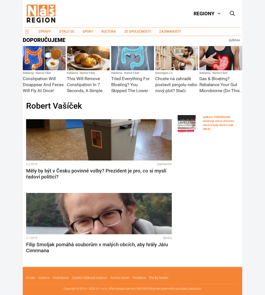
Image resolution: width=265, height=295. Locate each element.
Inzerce (44, 278)
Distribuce (61, 278)
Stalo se (66, 31)
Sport (88, 31)
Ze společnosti (137, 31)
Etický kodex (158, 278)
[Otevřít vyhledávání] (232, 13)
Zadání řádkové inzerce (89, 278)
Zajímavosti (170, 31)
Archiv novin (120, 278)
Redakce (139, 278)
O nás (30, 278)
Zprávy (45, 31)
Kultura (108, 31)
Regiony (204, 14)
